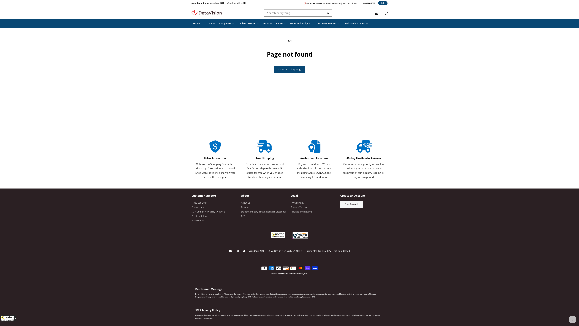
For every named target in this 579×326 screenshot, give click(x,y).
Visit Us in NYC (256, 250)
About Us (245, 202)
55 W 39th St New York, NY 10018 (208, 211)
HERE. (313, 297)
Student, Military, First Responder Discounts (263, 211)
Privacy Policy (297, 202)
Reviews (245, 207)
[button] (8, 318)
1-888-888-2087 (199, 202)
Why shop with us (235, 3)
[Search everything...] (328, 13)
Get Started (351, 204)
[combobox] (298, 13)
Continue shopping (289, 69)
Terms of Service (299, 207)
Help (382, 3)
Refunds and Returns (301, 211)
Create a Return (199, 216)
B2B (243, 216)
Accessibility (197, 220)
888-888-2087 (369, 3)
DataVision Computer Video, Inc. (293, 274)
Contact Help (197, 207)
